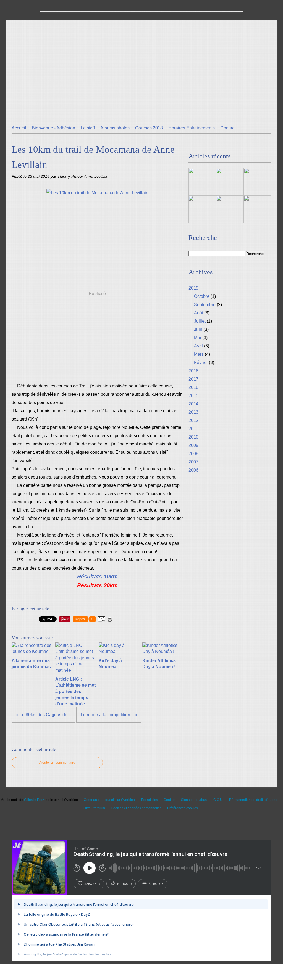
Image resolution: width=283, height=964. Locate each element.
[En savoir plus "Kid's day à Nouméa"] (257, 182)
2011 (193, 428)
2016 (193, 387)
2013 (193, 412)
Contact (227, 128)
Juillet (200, 321)
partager (124, 883)
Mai (197, 337)
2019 (193, 288)
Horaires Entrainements (191, 128)
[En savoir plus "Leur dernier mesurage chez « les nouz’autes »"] (257, 209)
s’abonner (92, 883)
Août (198, 312)
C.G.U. (218, 800)
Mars (199, 354)
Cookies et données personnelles (136, 808)
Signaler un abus (194, 800)
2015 (193, 395)
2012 (193, 420)
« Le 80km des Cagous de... (43, 714)
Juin (198, 329)
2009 (193, 445)
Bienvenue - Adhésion (53, 128)
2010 (193, 437)
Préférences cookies (182, 808)
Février (201, 362)
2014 (193, 404)
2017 (193, 379)
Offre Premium (94, 808)
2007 (193, 462)
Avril (198, 346)
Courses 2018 (149, 128)
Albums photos (115, 128)
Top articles (149, 800)
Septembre (205, 304)
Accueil (19, 128)
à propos (156, 883)
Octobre (201, 296)
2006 (193, 470)
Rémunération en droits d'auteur (253, 800)
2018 (193, 370)
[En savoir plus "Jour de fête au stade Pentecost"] (230, 209)
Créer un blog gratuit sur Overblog (109, 800)
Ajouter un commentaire (57, 762)
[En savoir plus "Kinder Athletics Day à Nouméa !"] (202, 209)
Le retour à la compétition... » (109, 714)
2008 (193, 453)
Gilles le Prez (34, 800)
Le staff (88, 128)
